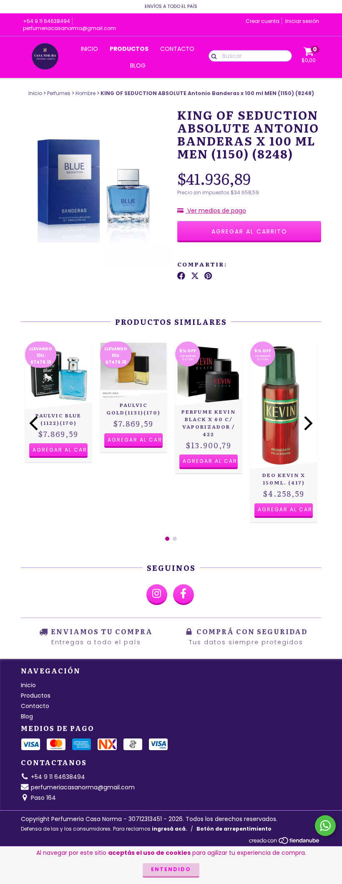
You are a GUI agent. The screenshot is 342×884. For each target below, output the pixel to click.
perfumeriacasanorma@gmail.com (69, 28)
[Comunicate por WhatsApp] (325, 825)
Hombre (85, 93)
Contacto (177, 49)
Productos (129, 49)
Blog (138, 65)
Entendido (171, 869)
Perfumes (58, 93)
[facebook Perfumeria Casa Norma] (183, 594)
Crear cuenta (262, 21)
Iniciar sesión (302, 21)
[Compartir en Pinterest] (208, 276)
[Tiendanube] (284, 842)
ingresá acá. (169, 828)
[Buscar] (212, 55)
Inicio (89, 49)
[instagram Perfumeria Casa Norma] (156, 594)
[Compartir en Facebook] (181, 276)
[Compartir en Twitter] (195, 276)
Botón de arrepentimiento (234, 828)
